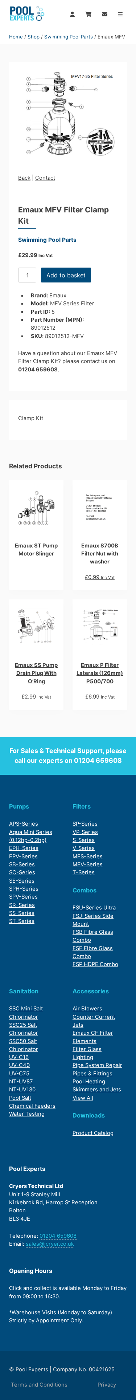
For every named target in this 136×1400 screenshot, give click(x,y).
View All (83, 1098)
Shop (34, 37)
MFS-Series (88, 856)
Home (16, 37)
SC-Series (22, 872)
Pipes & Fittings (92, 1073)
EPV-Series (23, 856)
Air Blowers (87, 1008)
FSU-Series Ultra (94, 907)
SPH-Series (23, 889)
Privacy (107, 1384)
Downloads (89, 1115)
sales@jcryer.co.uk (50, 1244)
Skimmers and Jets (97, 1089)
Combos (84, 890)
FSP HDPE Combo (95, 964)
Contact (45, 178)
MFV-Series (88, 864)
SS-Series (21, 913)
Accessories (91, 991)
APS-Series (23, 824)
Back (24, 178)
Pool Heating (89, 1081)
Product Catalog (93, 1133)
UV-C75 (19, 1073)
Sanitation (23, 991)
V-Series (84, 848)
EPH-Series (23, 848)
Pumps (19, 806)
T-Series (84, 872)
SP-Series (85, 824)
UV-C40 (19, 1065)
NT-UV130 (22, 1089)
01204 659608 (38, 369)
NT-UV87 (21, 1081)
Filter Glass (87, 1049)
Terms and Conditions (39, 1384)
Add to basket (66, 275)
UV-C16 (19, 1057)
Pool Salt (20, 1098)
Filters (82, 806)
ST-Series (21, 921)
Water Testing (27, 1114)
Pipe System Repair (97, 1065)
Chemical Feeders (32, 1106)
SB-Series (22, 864)
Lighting (83, 1057)
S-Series (84, 840)
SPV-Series (23, 897)
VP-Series (85, 832)
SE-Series (21, 881)
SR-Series (22, 905)
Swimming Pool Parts (68, 37)
